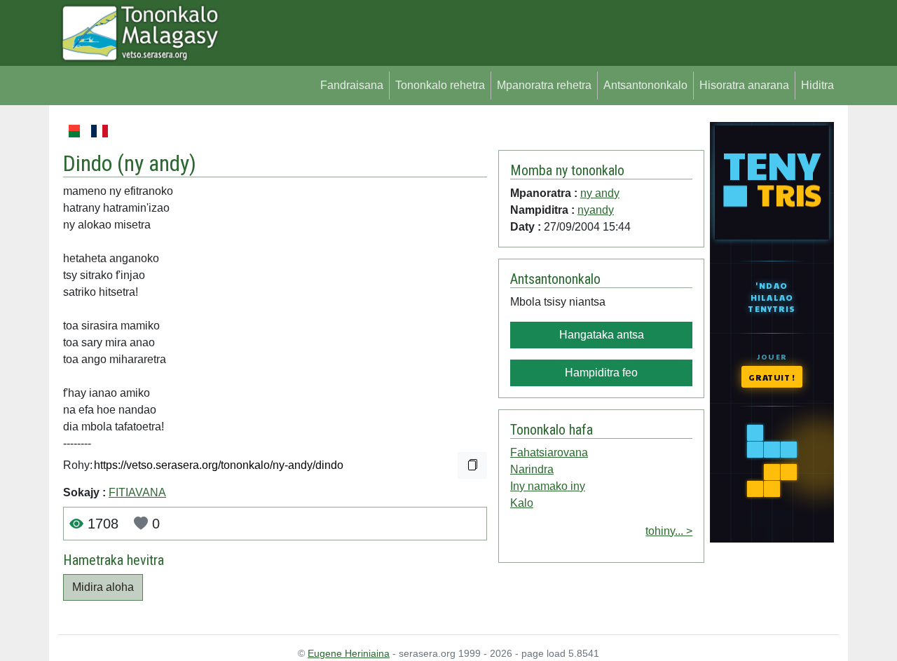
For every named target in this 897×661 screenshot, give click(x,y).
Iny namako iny (547, 486)
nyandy (595, 210)
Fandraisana (351, 85)
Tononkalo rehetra (440, 85)
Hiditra (817, 85)
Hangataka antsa (601, 335)
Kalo (521, 503)
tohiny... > (668, 531)
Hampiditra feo (601, 373)
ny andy (156, 163)
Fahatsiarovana (549, 452)
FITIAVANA (137, 492)
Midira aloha (103, 587)
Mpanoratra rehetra (544, 85)
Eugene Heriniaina (349, 653)
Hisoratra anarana (744, 85)
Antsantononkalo (645, 85)
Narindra (532, 469)
